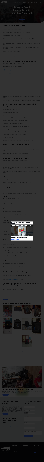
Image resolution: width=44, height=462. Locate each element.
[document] (22, 231)
